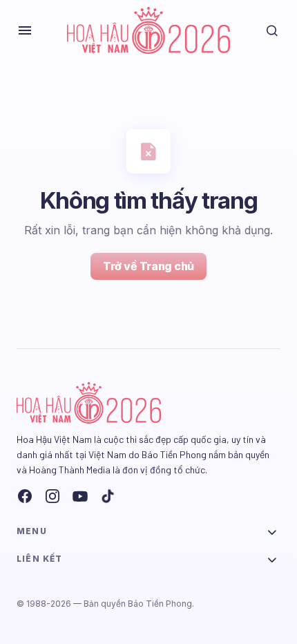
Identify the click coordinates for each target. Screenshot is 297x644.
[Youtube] (80, 496)
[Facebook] (25, 496)
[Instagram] (52, 496)
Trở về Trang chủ (148, 266)
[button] (25, 30)
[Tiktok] (108, 496)
